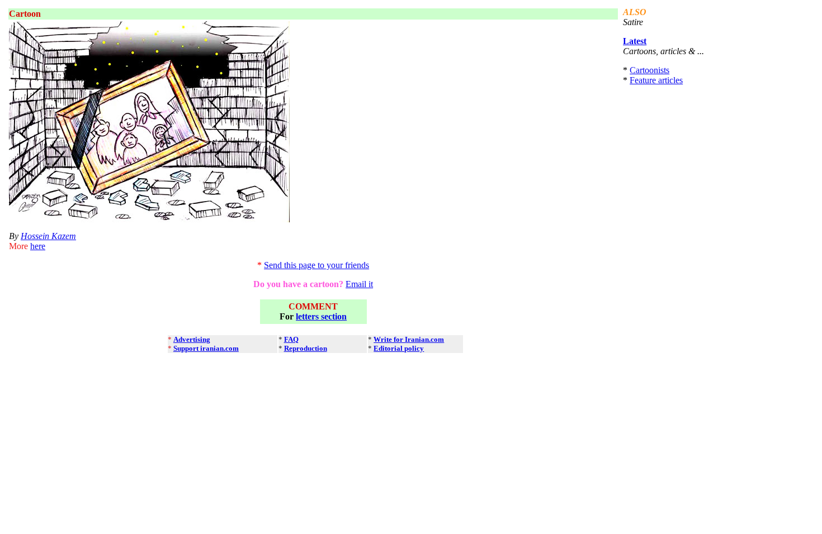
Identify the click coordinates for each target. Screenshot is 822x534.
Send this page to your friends (316, 265)
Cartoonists (649, 70)
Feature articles (656, 80)
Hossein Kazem (48, 236)
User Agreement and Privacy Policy (221, 363)
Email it (359, 284)
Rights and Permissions (343, 363)
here (37, 246)
